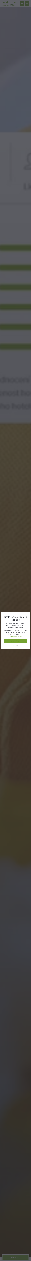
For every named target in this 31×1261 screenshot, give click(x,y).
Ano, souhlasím (15, 641)
